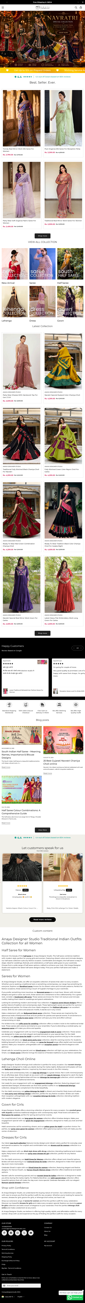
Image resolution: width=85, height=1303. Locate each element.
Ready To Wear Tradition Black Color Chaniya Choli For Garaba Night (62, 545)
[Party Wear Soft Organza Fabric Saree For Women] (22, 190)
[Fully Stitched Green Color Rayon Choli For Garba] (63, 436)
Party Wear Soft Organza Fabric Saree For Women (19, 222)
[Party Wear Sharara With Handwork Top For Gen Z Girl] (21, 362)
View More (42, 830)
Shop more (42, 236)
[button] (80, 7)
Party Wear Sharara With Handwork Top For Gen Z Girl (20, 396)
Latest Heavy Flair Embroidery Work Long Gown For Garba (61, 619)
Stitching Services (7, 1253)
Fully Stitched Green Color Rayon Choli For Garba (62, 470)
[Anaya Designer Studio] (42, 7)
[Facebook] (11, 1233)
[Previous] (6, 2)
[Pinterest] (4, 1233)
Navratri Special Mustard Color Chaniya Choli (62, 395)
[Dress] (42, 301)
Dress (32, 320)
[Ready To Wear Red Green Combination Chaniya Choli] (21, 510)
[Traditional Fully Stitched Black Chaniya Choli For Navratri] (21, 436)
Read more (6, 767)
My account (48, 1245)
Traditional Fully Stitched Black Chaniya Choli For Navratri (21, 470)
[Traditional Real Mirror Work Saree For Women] (63, 190)
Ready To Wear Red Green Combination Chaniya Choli (19, 545)
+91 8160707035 (7, 1226)
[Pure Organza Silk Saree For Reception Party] (63, 118)
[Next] (78, 2)
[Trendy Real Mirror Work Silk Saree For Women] (22, 118)
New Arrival (8, 283)
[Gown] (70, 301)
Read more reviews (43, 919)
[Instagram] (17, 1233)
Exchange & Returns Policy (11, 1260)
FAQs (3, 1264)
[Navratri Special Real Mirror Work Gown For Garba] (21, 585)
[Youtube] (31, 1233)
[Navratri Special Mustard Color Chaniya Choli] (63, 362)
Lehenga (7, 320)
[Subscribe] (38, 1286)
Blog (45, 1235)
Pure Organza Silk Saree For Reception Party (62, 149)
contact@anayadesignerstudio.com (14, 1228)
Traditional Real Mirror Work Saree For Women (63, 221)
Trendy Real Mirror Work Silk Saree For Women (18, 150)
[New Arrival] (15, 263)
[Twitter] (24, 1233)
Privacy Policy (6, 1245)
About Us (47, 1231)
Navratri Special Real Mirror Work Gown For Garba (20, 619)
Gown (60, 320)
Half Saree (63, 283)
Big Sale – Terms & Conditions (11, 1268)
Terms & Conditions (8, 1249)
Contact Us (48, 1227)
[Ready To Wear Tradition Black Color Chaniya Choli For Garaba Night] (63, 510)
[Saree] (42, 263)
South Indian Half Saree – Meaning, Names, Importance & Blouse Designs (21, 754)
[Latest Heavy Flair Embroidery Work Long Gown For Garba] (63, 585)
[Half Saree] (70, 263)
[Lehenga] (15, 301)
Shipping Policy (7, 1257)
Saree (32, 283)
